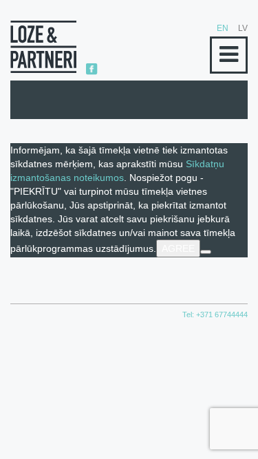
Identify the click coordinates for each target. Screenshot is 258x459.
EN (222, 28)
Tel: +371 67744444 (215, 314)
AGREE (178, 248)
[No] (205, 252)
